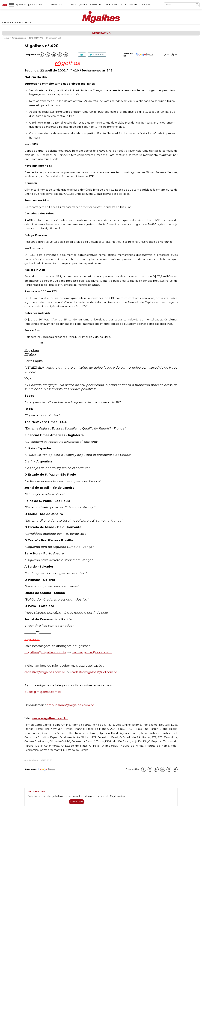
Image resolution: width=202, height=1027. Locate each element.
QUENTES (83, 5)
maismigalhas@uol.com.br (92, 652)
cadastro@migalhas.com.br (44, 672)
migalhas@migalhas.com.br (45, 652)
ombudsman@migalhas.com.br (70, 705)
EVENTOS (146, 5)
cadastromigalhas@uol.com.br (94, 672)
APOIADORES (95, 5)
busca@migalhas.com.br (42, 692)
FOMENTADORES (111, 5)
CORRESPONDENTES (130, 5)
